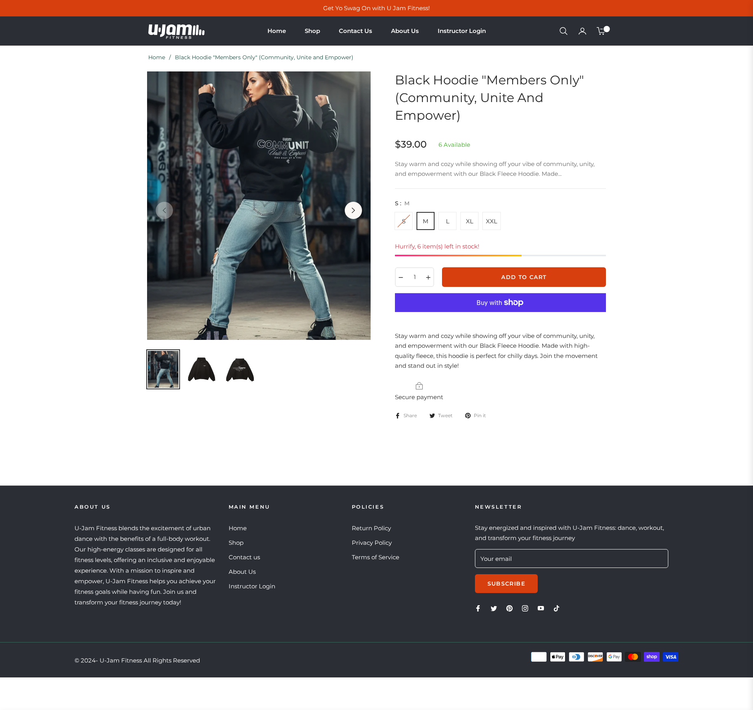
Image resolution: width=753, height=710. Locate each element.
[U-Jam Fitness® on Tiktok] (558, 607)
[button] (563, 31)
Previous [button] (164, 210)
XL (469, 221)
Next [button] (353, 210)
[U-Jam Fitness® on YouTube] (541, 607)
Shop (236, 542)
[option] (259, 205)
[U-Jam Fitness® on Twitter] (494, 607)
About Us (242, 571)
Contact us (244, 557)
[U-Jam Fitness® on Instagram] (525, 607)
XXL (491, 221)
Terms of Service (375, 557)
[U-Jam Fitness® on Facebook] (478, 607)
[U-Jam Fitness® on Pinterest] (509, 607)
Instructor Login (252, 586)
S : (402, 203)
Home (156, 57)
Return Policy (371, 528)
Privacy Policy (372, 542)
